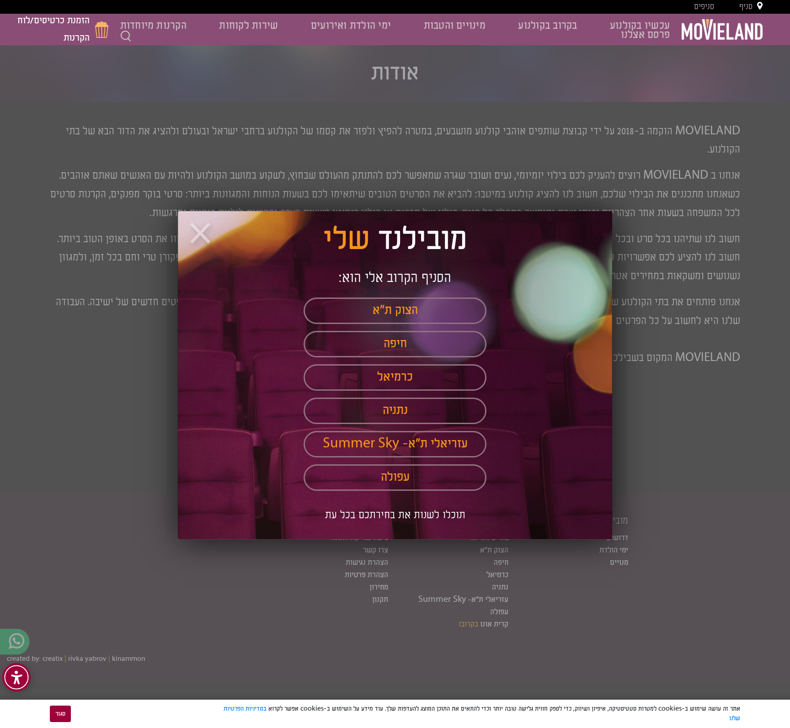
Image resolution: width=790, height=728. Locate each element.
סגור (60, 714)
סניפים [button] (704, 7)
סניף (746, 7)
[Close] (202, 235)
